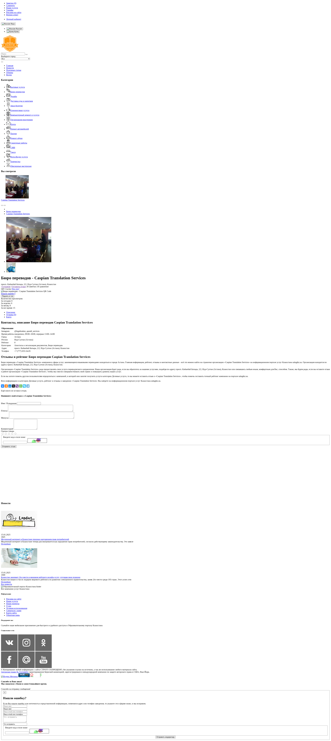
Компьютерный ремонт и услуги (24, 115)
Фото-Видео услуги (19, 157)
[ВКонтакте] (2, 386)
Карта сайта (11, 613)
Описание (10, 312)
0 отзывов (6, 286)
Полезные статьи (13, 70)
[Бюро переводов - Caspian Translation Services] (28, 261)
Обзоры (9, 72)
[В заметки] (5, 205)
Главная (9, 65)
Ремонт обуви (16, 138)
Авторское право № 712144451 (14, 672)
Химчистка (15, 161)
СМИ (12, 147)
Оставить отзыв (19, 286)
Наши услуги (12, 601)
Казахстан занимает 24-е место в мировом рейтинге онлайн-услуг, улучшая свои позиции (40, 577)
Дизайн (13, 96)
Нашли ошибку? (8, 293)
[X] (13, 386)
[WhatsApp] (20, 386)
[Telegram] (27, 386)
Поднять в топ (7, 296)
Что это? (15, 289)
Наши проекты (12, 604)
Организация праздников (21, 120)
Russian (18, 29)
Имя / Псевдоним (8, 403)
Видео (9, 75)
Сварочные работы (18, 143)
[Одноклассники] (6, 386)
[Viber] (17, 386)
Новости (10, 68)
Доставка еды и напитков (21, 101)
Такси (13, 152)
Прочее (13, 134)
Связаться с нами (13, 610)
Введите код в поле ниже (14, 437)
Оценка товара (7, 431)
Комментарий (7, 429)
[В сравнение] (2, 205)
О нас (8, 606)
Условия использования (16, 608)
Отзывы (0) (11, 315)
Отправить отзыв (8, 446)
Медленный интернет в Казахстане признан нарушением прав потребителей (35, 539)
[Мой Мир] (9, 386)
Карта (8, 317)
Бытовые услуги (17, 87)
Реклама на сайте (13, 599)
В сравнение (43, 286)
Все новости (6, 584)
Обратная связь (13, 615)
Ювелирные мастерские (21, 166)
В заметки (31, 286)
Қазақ (16, 32)
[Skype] (24, 386)
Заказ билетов (16, 106)
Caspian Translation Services (13, 200)
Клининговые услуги (19, 110)
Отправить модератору (165, 737)
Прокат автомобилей (19, 129)
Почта (13, 124)
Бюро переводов (17, 92)
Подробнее (6, 544)
